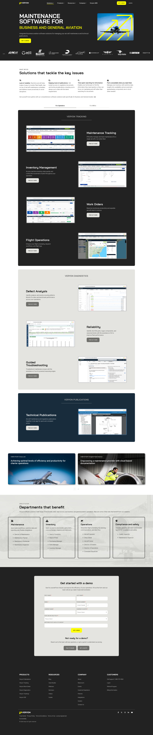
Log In (130, 3)
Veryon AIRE (93, 3)
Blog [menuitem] (50, 679)
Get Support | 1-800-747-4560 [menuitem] (115, 679)
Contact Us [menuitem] (81, 704)
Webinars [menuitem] (51, 686)
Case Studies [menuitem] (52, 683)
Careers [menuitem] (80, 701)
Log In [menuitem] (108, 683)
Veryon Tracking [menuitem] (24, 683)
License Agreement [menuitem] (61, 716)
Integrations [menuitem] (81, 697)
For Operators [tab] (60, 106)
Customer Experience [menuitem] (84, 690)
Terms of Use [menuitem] (51, 716)
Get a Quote (83, 648)
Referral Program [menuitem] (112, 686)
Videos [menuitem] (51, 693)
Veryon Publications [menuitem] (25, 679)
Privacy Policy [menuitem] (31, 716)
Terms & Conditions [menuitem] (41, 716)
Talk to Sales (70, 648)
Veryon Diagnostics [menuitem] (24, 690)
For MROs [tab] (93, 106)
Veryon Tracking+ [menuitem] (24, 693)
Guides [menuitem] (51, 697)
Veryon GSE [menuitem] (22, 697)
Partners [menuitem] (80, 693)
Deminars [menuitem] (51, 690)
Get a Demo (121, 3)
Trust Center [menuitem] (22, 716)
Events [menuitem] (80, 686)
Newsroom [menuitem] (81, 683)
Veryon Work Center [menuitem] (24, 686)
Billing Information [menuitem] (112, 690)
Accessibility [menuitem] (22, 718)
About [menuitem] (79, 679)
